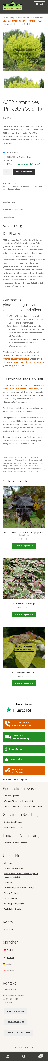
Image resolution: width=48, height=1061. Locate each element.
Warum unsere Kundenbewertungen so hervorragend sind (21, 875)
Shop (12, 17)
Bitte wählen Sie (14, 152)
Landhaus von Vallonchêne (15, 843)
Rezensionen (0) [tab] (10, 217)
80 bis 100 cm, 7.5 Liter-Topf (19, 157)
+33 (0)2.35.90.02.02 (15, 1022)
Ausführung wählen (24, 545)
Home (5, 17)
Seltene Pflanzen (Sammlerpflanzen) (19, 20)
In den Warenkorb (24, 171)
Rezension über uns (24, 704)
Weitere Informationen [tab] (13, 209)
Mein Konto (9, 929)
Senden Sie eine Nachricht (18, 1033)
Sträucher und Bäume (11, 189)
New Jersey (34, 388)
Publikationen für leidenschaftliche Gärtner (23, 806)
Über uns (8, 863)
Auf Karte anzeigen (15, 1011)
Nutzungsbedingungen (14, 904)
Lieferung (8, 882)
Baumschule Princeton (16, 388)
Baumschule (36, 17)
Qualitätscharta (11, 898)
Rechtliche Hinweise (13, 909)
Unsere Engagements (13, 868)
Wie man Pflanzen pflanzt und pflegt (20, 801)
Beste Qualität (16, 759)
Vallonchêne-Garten (13, 827)
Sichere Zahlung (16, 749)
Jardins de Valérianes (13, 822)
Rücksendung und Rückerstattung (19, 887)
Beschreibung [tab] (9, 202)
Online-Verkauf (22, 17)
